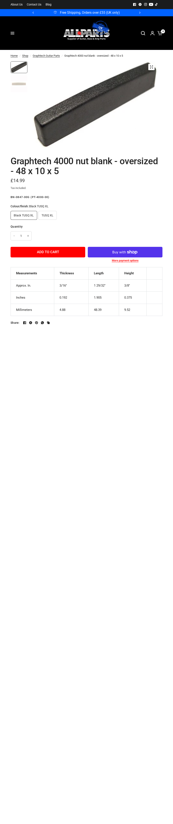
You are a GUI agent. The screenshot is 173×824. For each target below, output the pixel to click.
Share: (15, 322)
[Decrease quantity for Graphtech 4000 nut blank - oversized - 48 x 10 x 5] (14, 235)
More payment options (125, 260)
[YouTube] (151, 4)
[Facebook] (134, 4)
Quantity (17, 226)
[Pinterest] (36, 322)
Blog (48, 4)
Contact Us (34, 4)
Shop (25, 55)
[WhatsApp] (42, 322)
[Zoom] (151, 67)
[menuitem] (18, 4)
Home (14, 55)
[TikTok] (156, 4)
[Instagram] (145, 4)
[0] (158, 33)
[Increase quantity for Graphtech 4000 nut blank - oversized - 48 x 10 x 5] (28, 235)
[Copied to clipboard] (48, 322)
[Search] (143, 33)
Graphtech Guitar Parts (46, 55)
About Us (17, 4)
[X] (140, 4)
